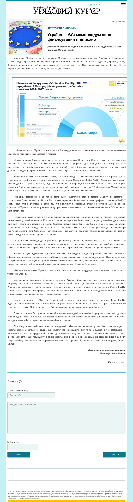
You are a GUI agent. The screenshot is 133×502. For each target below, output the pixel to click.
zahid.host (35, 498)
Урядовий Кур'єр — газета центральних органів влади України (66, 7)
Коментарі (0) (14, 381)
